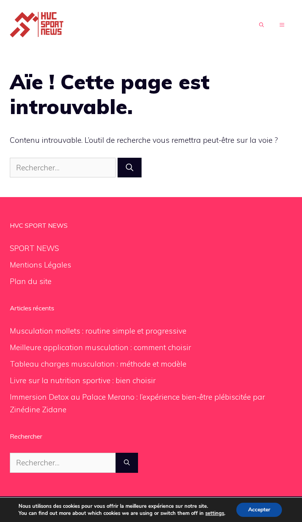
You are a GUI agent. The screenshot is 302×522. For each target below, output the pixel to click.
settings (214, 513)
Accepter (259, 509)
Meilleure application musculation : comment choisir (100, 347)
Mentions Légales (40, 264)
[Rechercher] (130, 168)
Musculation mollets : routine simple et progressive (98, 331)
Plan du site (31, 281)
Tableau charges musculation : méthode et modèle (98, 364)
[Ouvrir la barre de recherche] (261, 25)
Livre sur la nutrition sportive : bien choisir (83, 380)
